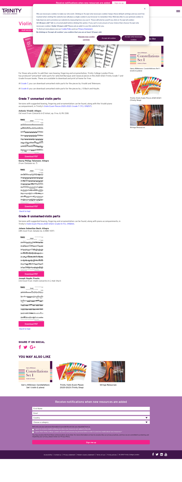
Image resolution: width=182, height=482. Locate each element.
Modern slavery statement (85, 446)
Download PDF (31, 156)
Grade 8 (24, 88)
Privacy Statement (85, 29)
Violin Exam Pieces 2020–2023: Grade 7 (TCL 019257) (68, 106)
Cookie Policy (66, 29)
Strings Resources (108, 376)
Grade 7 (24, 83)
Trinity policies (112, 446)
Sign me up (119, 3)
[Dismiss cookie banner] (145, 9)
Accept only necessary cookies (133, 38)
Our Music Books (30, 30)
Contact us (57, 446)
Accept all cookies (109, 38)
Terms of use (100, 446)
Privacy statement (69, 446)
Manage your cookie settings (86, 38)
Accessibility (48, 446)
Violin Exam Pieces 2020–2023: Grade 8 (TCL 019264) (50, 224)
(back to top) (24, 211)
